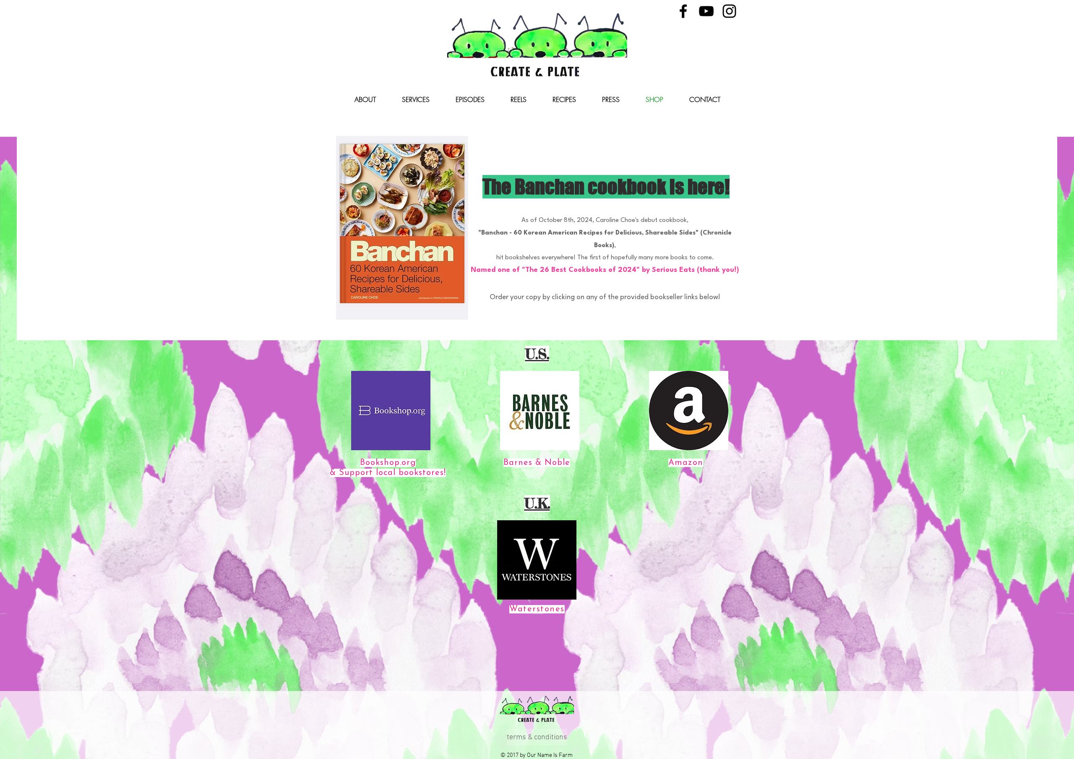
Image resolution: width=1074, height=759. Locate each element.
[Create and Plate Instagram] (729, 11)
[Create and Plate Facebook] (683, 11)
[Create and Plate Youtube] (706, 11)
